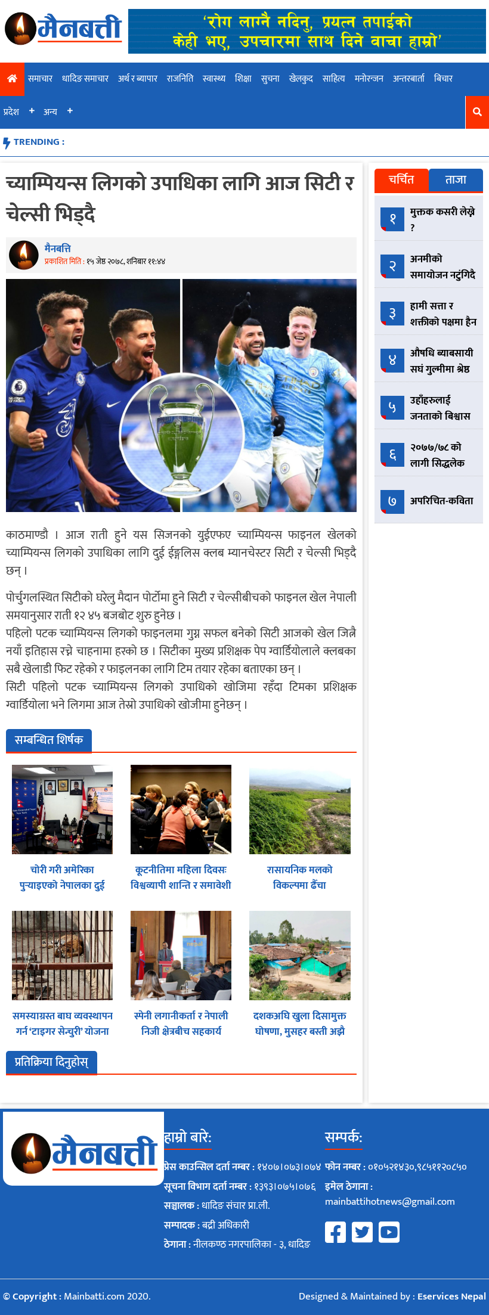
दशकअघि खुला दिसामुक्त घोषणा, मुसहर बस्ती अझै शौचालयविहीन (299, 1031)
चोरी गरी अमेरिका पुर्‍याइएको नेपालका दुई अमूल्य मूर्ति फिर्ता (62, 885)
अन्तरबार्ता (409, 79)
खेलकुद (301, 79)
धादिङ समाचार (85, 79)
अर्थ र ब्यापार (137, 79)
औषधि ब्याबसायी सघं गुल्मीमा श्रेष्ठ (441, 361)
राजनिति (180, 79)
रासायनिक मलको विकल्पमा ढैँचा (300, 878)
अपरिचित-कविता (441, 501)
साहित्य (334, 79)
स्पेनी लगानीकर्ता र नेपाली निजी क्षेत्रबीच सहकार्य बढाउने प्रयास (181, 1031)
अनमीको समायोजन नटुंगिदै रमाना (442, 275)
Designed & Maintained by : (392, 1296)
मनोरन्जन (369, 79)
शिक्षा (243, 79)
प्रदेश (11, 112)
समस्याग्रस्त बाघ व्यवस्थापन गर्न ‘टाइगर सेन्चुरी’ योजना (63, 1024)
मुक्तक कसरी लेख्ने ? (442, 220)
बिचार (443, 79)
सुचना (270, 79)
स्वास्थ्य (214, 79)
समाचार (40, 79)
